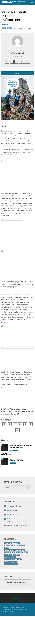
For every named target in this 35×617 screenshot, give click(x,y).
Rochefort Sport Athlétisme (13, 559)
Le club (5, 24)
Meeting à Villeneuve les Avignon (17, 525)
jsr (13, 552)
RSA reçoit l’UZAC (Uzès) (17, 460)
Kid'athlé (19, 552)
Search (7, 487)
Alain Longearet (18, 28)
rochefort (17, 554)
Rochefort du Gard (10, 557)
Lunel (26, 552)
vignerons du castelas (11, 564)
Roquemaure (8, 561)
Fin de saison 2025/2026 (14, 515)
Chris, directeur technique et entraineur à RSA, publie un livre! (21, 446)
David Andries (20, 545)
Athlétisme (8, 543)
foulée (7, 547)
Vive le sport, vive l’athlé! (15, 506)
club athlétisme (9, 545)
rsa (15, 561)
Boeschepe (16, 543)
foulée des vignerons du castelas (14, 550)
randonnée (8, 554)
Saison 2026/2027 (12, 510)
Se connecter (17, 598)
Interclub (7, 552)
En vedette (14, 450)
